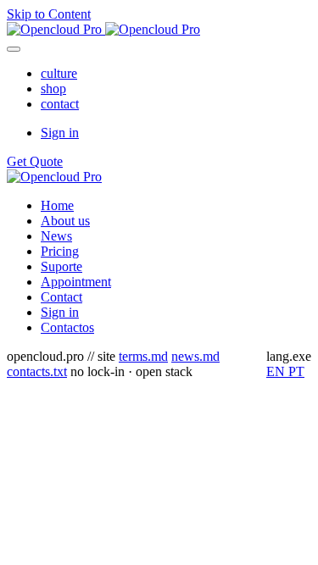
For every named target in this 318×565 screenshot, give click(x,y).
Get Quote (35, 161)
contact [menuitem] (60, 104)
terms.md (143, 356)
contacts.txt (37, 371)
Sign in (60, 132)
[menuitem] (57, 205)
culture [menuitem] (59, 73)
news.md (195, 356)
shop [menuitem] (53, 88)
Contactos (67, 327)
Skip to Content (49, 14)
